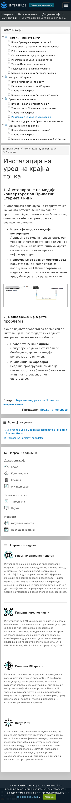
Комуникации (9, 17)
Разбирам (49, 797)
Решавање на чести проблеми (23, 437)
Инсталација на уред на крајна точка (44, 17)
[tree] (35, 88)
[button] (2, 37)
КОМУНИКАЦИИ (13, 30)
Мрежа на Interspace (53, 409)
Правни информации (27, 796)
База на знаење (41, 5)
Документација (51, 14)
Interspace (7, 14)
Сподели (11, 152)
